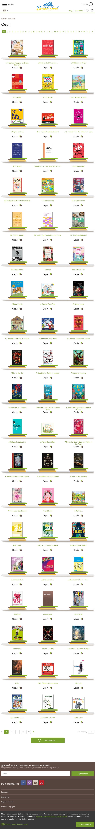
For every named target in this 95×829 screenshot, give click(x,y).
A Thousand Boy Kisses (17, 511)
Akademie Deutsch (47, 718)
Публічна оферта (8, 807)
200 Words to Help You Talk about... (48, 166)
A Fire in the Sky (17, 373)
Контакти (4, 792)
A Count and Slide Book (48, 339)
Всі (4, 32)
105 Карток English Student (48, 132)
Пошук (85, 4)
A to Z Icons (47, 511)
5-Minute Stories (78, 201)
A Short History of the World (48, 476)
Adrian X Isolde (48, 649)
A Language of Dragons (17, 407)
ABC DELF (17, 545)
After (17, 683)
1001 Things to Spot (78, 97)
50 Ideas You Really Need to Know (47, 235)
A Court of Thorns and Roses (78, 339)
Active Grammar (47, 580)
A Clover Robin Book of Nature (17, 339)
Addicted (17, 614)
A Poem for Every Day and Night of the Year (78, 443)
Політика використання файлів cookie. (51, 816)
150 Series (17, 166)
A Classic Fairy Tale (47, 304)
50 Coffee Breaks (17, 235)
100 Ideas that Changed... (48, 63)
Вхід (70, 11)
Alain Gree (78, 718)
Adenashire (47, 614)
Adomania (78, 614)
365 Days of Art (78, 166)
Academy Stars (17, 580)
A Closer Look (78, 304)
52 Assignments (17, 270)
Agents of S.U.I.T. (17, 718)
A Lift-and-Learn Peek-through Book (48, 408)
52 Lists (48, 270)
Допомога (79, 10)
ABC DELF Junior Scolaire (47, 545)
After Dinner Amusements (48, 683)
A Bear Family (17, 304)
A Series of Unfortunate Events (17, 476)
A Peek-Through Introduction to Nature (78, 408)
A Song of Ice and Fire (78, 476)
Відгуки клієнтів (7, 802)
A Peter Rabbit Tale (47, 442)
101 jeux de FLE (17, 132)
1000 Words (48, 97)
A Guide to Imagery (78, 373)
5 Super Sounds (47, 201)
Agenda (78, 683)
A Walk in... (78, 511)
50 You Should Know (78, 235)
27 (29, 732)
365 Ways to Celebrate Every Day (17, 201)
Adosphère (17, 649)
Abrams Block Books (78, 545)
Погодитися (86, 824)
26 (23, 732)
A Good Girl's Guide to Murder (48, 373)
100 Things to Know (78, 63)
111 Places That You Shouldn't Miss (78, 132)
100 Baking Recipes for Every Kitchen (17, 64)
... (17, 732)
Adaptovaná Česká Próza (78, 580)
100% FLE (17, 97)
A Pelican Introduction (17, 442)
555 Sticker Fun (78, 270)
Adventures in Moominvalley (78, 649)
